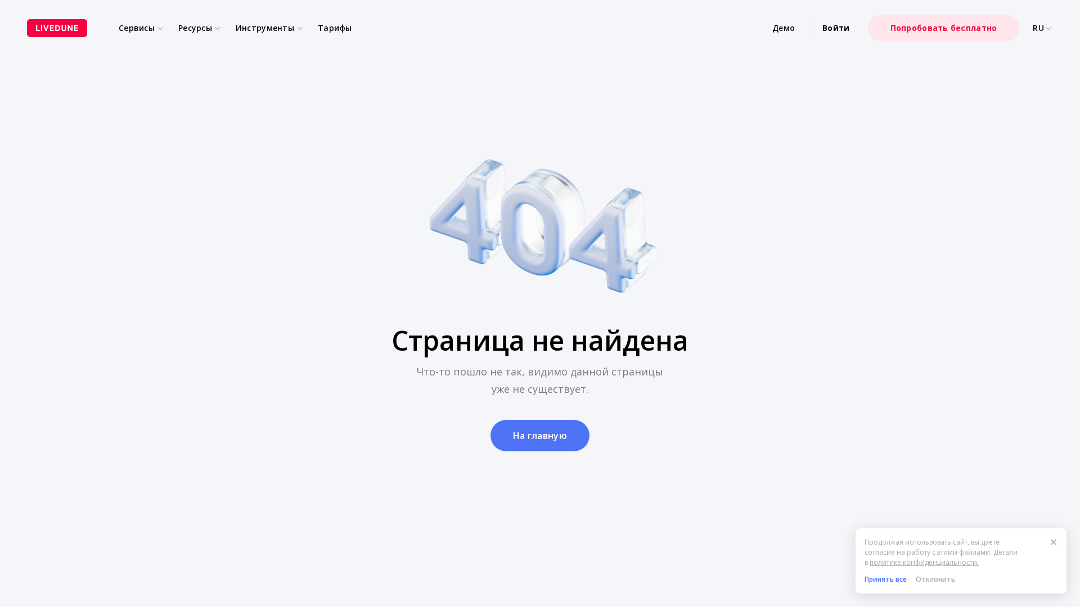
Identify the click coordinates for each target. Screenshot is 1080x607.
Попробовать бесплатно (943, 27)
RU (1038, 28)
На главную (540, 435)
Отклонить (935, 579)
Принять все (886, 579)
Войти (835, 27)
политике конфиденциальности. (924, 562)
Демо (783, 27)
